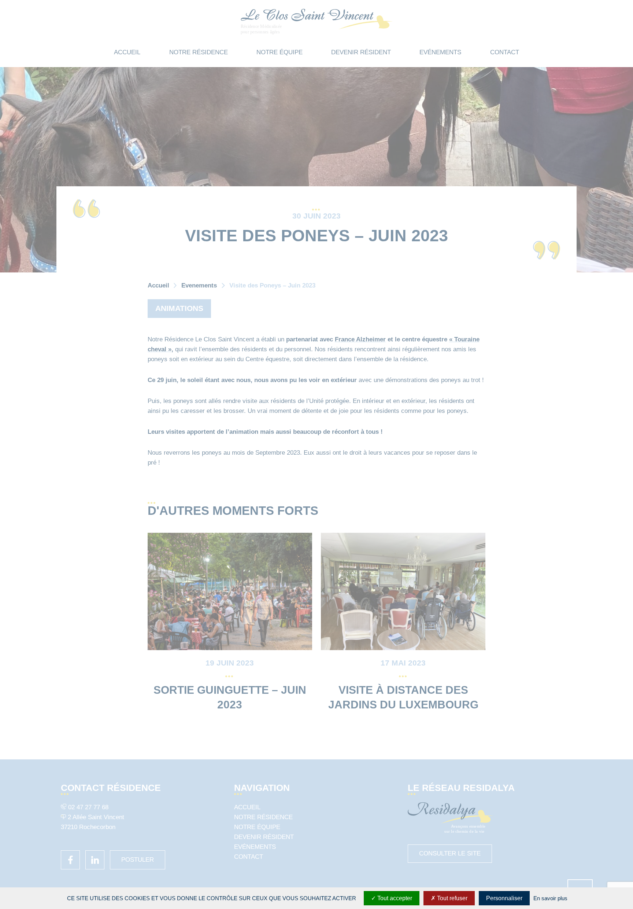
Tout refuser (451, 898)
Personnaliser (504, 898)
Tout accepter (394, 898)
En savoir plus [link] (550, 898)
